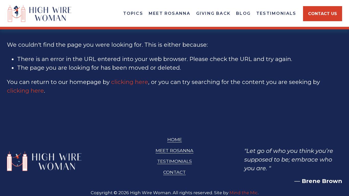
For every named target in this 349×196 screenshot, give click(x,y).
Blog (243, 13)
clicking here (129, 81)
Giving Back (213, 13)
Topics (133, 13)
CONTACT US (322, 13)
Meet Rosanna (170, 13)
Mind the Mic (243, 192)
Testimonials (276, 13)
